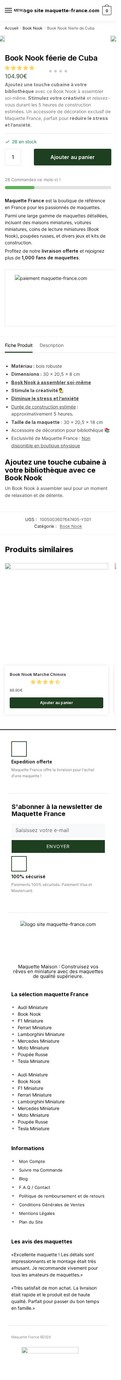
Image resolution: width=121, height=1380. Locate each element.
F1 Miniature (30, 1020)
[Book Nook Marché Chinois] (56, 614)
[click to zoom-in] (113, 39)
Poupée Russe (33, 1054)
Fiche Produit (19, 345)
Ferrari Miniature (35, 1027)
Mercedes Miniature (38, 1041)
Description (52, 345)
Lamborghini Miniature (41, 1034)
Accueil (11, 28)
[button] (46, 682)
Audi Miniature (33, 1007)
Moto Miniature (33, 1047)
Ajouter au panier (72, 157)
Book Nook (33, 28)
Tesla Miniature (33, 1061)
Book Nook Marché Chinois (38, 674)
